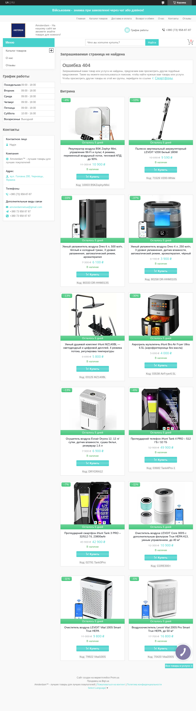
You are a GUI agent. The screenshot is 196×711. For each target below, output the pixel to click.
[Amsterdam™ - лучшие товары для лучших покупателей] (18, 30)
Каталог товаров (98, 18)
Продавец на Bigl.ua (98, 681)
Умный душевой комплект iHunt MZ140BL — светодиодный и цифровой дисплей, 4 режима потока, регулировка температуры (92, 348)
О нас (161, 18)
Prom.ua (114, 677)
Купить (94, 176)
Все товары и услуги (178, 665)
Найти (152, 42)
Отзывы (187, 18)
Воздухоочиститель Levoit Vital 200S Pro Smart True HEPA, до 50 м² (161, 629)
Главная (80, 18)
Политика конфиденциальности (144, 684)
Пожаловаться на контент (111, 684)
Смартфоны (164, 78)
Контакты (173, 18)
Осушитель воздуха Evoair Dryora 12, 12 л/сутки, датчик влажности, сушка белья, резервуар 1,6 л (92, 442)
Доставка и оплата (121, 18)
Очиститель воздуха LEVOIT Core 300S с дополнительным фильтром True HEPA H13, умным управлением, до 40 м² (161, 536)
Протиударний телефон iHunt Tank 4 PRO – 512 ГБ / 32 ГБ (161, 440)
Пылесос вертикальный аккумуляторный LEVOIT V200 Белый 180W (160, 150)
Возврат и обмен (145, 18)
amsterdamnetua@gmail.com (26, 207)
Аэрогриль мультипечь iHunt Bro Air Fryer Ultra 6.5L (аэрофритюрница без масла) (161, 346)
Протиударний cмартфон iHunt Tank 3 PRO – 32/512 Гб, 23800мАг (92, 534)
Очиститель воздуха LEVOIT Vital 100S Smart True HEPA (92, 629)
